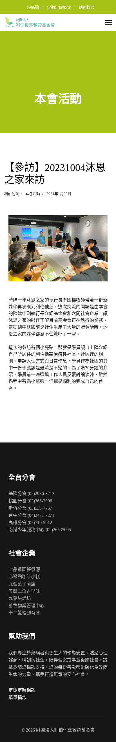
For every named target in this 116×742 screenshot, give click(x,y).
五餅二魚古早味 (24, 591)
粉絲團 (33, 7)
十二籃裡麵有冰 (24, 612)
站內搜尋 (87, 7)
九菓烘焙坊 (19, 598)
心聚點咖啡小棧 (24, 576)
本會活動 (32, 194)
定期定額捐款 (59, 7)
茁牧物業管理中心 (26, 605)
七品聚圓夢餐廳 (24, 569)
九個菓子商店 (21, 584)
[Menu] (108, 22)
